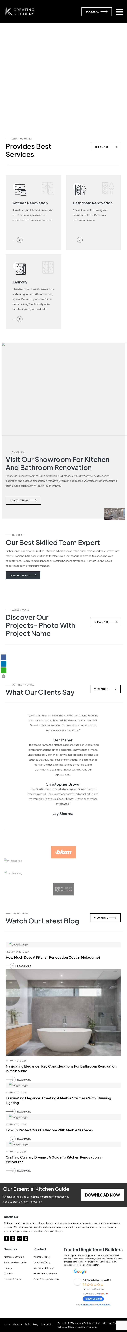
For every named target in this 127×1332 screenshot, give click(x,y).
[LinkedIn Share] (3, 664)
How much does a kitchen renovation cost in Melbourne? (53, 957)
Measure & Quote (13, 1279)
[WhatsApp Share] (3, 670)
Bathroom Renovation (15, 1262)
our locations (103, 1304)
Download (97, 1194)
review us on (92, 1298)
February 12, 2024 (17, 951)
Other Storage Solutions (46, 1279)
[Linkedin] (25, 1238)
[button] (3, 676)
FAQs (28, 1324)
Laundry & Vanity (42, 1262)
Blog (35, 1324)
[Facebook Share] (3, 657)
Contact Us (47, 1324)
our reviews (86, 1304)
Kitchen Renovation (14, 1256)
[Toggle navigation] (119, 11)
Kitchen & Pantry (42, 1256)
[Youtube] (19, 1238)
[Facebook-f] (6, 1238)
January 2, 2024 (16, 1060)
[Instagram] (12, 1238)
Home (7, 1324)
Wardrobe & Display (44, 1268)
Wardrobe (9, 1273)
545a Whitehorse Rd (97, 1280)
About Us (17, 1324)
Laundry (8, 1268)
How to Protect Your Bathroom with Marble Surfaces (49, 1130)
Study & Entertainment (45, 1273)
